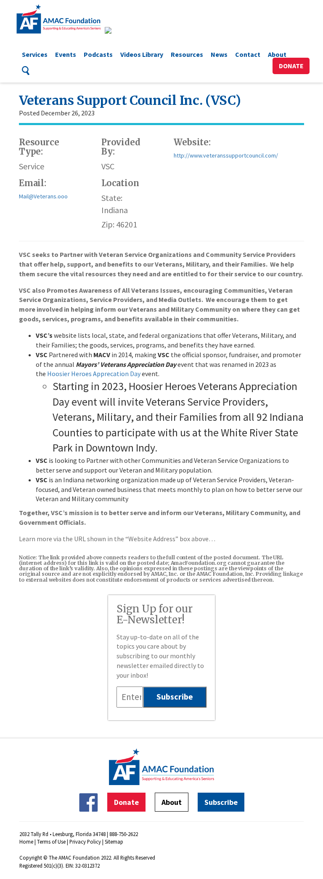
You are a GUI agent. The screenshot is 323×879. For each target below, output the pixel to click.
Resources (187, 54)
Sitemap (114, 841)
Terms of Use (51, 841)
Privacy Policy (85, 841)
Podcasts (98, 54)
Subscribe (221, 802)
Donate (291, 65)
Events (65, 54)
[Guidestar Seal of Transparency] (118, 30)
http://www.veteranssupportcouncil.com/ (226, 155)
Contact (247, 54)
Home (26, 841)
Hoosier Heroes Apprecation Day (93, 373)
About (277, 54)
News (219, 54)
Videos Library (141, 54)
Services (35, 54)
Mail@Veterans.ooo (43, 196)
